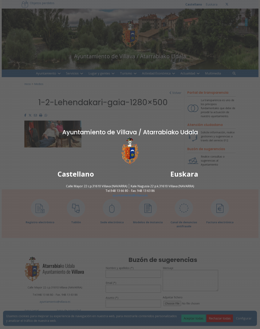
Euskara (184, 174)
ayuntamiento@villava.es (130, 195)
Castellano (75, 174)
